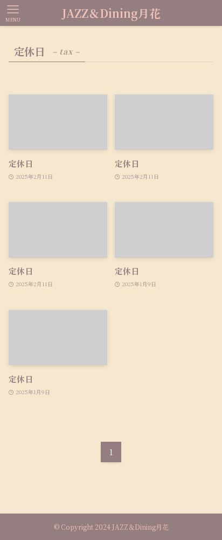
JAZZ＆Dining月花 (111, 13)
